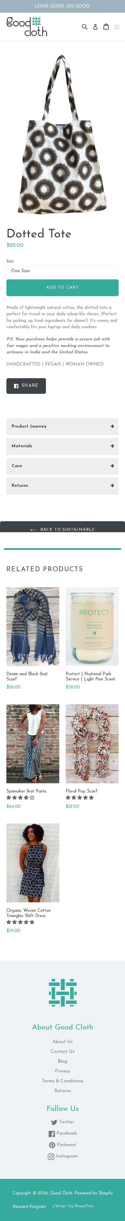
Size (10, 261)
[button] (21, 798)
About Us (62, 1042)
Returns (62, 1091)
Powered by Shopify (93, 1193)
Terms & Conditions (62, 1081)
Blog (62, 1061)
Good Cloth (61, 1193)
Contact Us (63, 1051)
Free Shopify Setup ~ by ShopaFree (62, 1206)
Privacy (62, 1071)
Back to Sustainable (67, 530)
